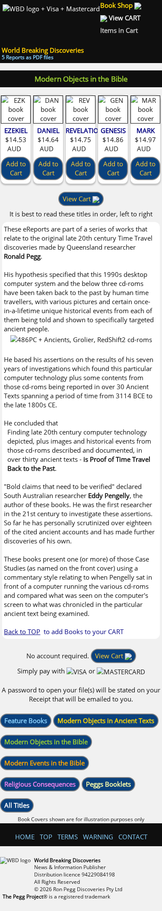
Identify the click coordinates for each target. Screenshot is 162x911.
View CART (124, 17)
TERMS (67, 836)
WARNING (98, 836)
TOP (46, 836)
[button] (25, 721)
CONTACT (132, 836)
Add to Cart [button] (16, 168)
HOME (25, 836)
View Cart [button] (77, 198)
